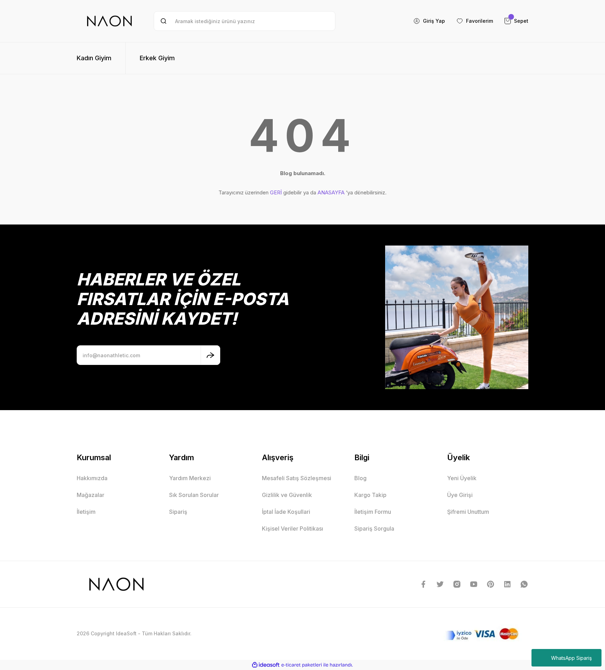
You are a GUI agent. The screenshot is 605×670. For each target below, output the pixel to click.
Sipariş (178, 511)
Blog (360, 478)
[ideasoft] (266, 665)
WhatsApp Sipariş (571, 658)
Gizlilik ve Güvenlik (287, 494)
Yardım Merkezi (190, 478)
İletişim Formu (372, 511)
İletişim (86, 511)
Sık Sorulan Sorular (194, 494)
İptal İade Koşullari (286, 511)
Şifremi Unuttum (468, 511)
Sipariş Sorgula (374, 528)
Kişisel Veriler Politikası (292, 528)
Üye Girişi (460, 494)
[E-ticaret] (301, 665)
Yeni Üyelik (462, 478)
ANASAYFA (331, 192)
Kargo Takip (370, 494)
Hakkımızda (92, 478)
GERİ (276, 192)
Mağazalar (90, 494)
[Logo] (109, 21)
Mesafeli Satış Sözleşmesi (296, 478)
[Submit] (210, 355)
